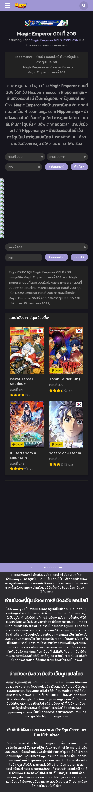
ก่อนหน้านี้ (57, 166)
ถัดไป (78, 166)
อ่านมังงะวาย (53, 567)
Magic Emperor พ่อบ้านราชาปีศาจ (54, 40)
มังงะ (34, 567)
